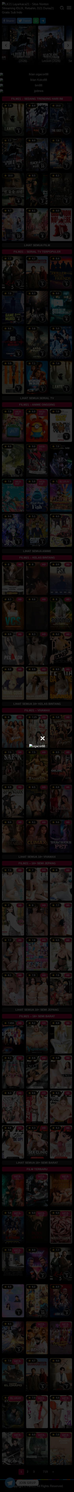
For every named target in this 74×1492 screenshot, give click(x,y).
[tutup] (42, 738)
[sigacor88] (37, 746)
